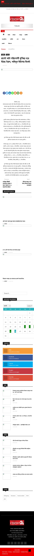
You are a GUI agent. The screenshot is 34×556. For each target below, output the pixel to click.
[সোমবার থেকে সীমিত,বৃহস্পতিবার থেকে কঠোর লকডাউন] (7, 476)
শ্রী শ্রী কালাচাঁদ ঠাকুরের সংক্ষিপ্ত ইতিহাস (20, 440)
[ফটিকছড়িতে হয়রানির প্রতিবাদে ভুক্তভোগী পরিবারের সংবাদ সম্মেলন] (7, 459)
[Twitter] (7, 93)
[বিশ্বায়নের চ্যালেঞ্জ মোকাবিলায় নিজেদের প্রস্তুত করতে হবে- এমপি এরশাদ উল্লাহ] (7, 393)
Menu (3, 31)
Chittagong (6, 495)
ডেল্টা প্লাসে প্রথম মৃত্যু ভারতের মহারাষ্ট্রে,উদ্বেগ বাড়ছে (14, 221)
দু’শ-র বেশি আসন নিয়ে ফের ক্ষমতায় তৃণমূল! (11, 249)
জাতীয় (9, 34)
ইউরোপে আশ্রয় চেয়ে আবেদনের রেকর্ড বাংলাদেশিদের (13, 278)
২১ (25, 327)
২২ (30, 327)
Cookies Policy (24, 551)
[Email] (18, 93)
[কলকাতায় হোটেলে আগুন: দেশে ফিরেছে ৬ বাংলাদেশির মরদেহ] (7, 418)
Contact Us (5, 553)
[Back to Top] (29, 550)
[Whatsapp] (12, 93)
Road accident (21, 495)
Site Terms (4, 551)
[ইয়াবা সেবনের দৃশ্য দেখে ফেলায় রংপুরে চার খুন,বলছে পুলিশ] (7, 401)
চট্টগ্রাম (14, 34)
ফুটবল (5, 499)
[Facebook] (4, 93)
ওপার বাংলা (7, 54)
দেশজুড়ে (20, 34)
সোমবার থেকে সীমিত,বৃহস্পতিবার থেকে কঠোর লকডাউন (22, 474)
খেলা (18, 39)
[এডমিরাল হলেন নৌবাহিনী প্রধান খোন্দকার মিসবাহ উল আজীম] (7, 410)
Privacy (10, 551)
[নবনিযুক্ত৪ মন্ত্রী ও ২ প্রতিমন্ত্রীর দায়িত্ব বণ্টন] (7, 427)
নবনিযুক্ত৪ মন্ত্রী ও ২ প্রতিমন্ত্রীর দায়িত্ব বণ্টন (21, 424)
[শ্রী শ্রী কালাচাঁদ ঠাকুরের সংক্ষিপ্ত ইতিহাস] (7, 442)
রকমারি (3, 43)
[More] (21, 93)
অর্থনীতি (11, 39)
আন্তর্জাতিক (4, 39)
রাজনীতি (26, 34)
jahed (5, 223)
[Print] (15, 93)
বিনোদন (23, 39)
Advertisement (16, 551)
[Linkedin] (9, 93)
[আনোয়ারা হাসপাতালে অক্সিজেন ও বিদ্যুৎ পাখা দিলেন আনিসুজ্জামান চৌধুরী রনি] (7, 468)
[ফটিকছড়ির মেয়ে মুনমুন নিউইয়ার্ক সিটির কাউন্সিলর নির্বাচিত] (7, 451)
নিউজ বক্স (10, 43)
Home (3, 49)
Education (13, 495)
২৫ (10, 331)
